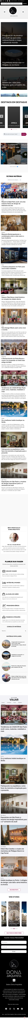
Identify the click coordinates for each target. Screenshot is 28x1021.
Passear (20, 702)
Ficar (14, 702)
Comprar (9, 702)
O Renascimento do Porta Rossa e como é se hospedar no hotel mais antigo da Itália (13, 360)
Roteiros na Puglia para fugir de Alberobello (13, 923)
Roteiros (3, 704)
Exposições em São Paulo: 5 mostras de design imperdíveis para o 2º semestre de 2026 (14, 483)
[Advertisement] (14, 510)
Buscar (25, 3)
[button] (4, 12)
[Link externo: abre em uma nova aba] (14, 95)
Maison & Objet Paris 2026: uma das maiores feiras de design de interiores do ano (13, 203)
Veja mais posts (14, 889)
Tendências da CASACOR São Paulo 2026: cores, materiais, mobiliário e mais (14, 389)
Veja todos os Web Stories (14, 933)
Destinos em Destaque (14, 102)
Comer (3, 702)
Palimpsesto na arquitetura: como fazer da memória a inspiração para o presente (14, 451)
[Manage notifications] (24, 1018)
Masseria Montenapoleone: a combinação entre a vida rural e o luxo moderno (13, 236)
